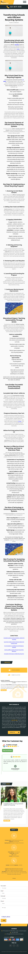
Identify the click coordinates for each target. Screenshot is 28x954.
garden (19, 421)
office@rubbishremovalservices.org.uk (15, 869)
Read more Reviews (7, 750)
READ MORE (6, 820)
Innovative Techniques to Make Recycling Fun (14, 653)
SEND (4, 920)
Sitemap (14, 878)
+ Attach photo (5, 916)
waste (18, 49)
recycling (17, 44)
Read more (3, 690)
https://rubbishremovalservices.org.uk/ (15, 870)
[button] (11, 776)
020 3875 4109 (15, 6)
